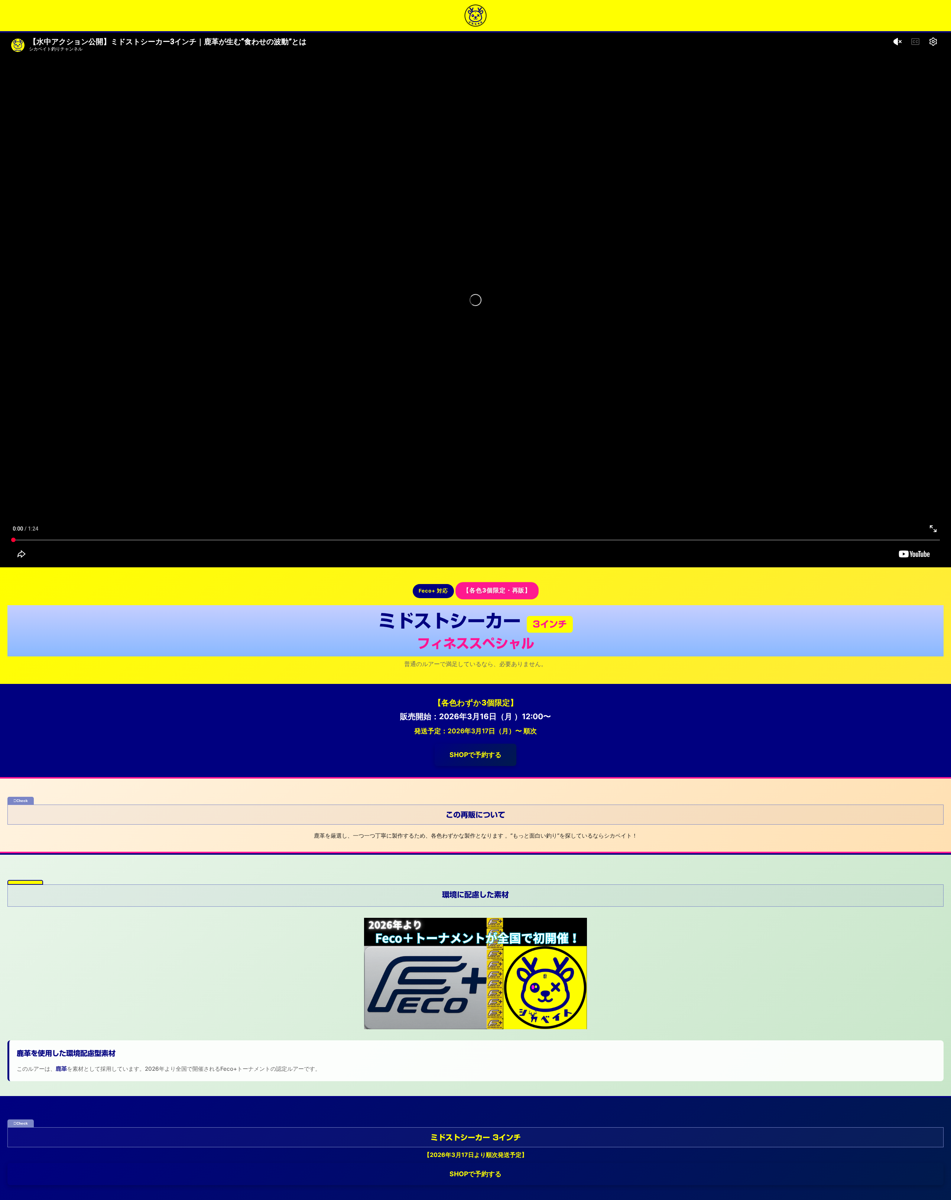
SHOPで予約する (475, 755)
